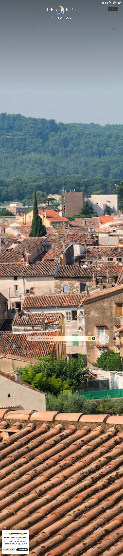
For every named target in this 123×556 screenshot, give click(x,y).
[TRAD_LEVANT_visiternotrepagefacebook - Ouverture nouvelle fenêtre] (103, 3)
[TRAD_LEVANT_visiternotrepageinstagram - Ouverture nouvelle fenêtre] (106, 3)
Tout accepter (22, 549)
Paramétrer (9, 549)
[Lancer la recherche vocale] (103, 338)
